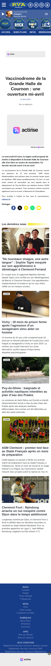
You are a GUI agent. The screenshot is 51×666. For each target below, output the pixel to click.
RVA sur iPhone (25, 634)
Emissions (25, 623)
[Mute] (46, 14)
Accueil (6, 32)
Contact (25, 590)
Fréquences (25, 599)
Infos (33, 32)
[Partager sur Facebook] (13, 209)
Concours (25, 626)
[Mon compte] (47, 4)
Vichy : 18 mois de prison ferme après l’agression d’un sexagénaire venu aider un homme (24, 327)
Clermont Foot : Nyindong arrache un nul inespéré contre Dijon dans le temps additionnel (24, 511)
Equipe (25, 593)
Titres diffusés (25, 596)
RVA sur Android (25, 637)
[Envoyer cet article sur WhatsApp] (32, 209)
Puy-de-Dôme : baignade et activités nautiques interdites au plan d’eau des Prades (24, 391)
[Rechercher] (41, 4)
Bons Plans (20, 32)
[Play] (3, 14)
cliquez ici (6, 199)
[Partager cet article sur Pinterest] (25, 209)
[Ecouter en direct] (36, 4)
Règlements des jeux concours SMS (25, 648)
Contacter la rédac (25, 613)
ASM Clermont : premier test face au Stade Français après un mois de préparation (25, 451)
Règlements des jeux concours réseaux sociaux (25, 645)
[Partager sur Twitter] (19, 209)
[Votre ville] (30, 4)
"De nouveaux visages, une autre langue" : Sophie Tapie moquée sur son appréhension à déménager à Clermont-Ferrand (25, 264)
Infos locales (25, 610)
